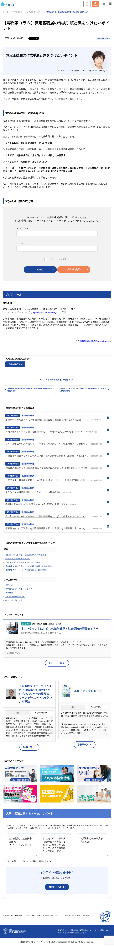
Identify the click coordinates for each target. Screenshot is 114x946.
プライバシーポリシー (32, 915)
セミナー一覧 (55, 663)
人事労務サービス (12, 579)
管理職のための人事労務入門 (17, 558)
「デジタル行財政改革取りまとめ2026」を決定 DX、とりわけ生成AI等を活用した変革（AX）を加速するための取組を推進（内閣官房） (47, 480)
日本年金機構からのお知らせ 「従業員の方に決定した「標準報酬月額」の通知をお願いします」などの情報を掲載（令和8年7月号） (47, 444)
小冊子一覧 (83, 744)
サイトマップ (8, 919)
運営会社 (85, 915)
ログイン (40, 269)
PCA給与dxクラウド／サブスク (18, 589)
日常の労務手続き (33, 12)
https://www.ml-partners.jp (44, 312)
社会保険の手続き (103, 39)
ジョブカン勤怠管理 (14, 600)
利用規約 (18, 915)
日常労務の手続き (13, 415)
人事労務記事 (18, 12)
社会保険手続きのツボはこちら (95, 340)
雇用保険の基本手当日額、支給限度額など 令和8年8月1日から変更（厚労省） (45, 432)
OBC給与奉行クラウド (15, 596)
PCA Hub (9, 593)
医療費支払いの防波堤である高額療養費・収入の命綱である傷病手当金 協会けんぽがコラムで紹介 (47, 528)
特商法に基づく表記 (72, 915)
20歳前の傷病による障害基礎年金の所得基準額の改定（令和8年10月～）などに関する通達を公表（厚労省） (47, 468)
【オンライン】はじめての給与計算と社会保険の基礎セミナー (60, 628)
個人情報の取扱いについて (53, 915)
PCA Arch (9, 585)
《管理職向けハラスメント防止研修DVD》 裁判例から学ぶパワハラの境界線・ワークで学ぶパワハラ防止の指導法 (35, 693)
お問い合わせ (55, 887)
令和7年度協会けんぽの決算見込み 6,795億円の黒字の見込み (36, 504)
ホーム (5, 12)
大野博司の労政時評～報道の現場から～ (22, 562)
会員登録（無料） (74, 269)
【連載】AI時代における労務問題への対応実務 (25, 570)
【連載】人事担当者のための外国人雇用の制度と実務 (28, 566)
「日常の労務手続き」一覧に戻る (58, 379)
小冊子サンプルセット (88, 691)
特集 (6, 549)
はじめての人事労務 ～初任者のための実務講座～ (26, 555)
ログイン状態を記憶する (59, 259)
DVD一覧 (27, 747)
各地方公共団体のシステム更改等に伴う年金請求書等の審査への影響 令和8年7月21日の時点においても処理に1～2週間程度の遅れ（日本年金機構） (47, 456)
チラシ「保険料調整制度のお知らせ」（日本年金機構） (33, 492)
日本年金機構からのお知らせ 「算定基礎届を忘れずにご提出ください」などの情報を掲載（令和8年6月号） (47, 516)
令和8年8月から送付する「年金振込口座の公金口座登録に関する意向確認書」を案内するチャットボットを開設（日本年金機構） (47, 420)
